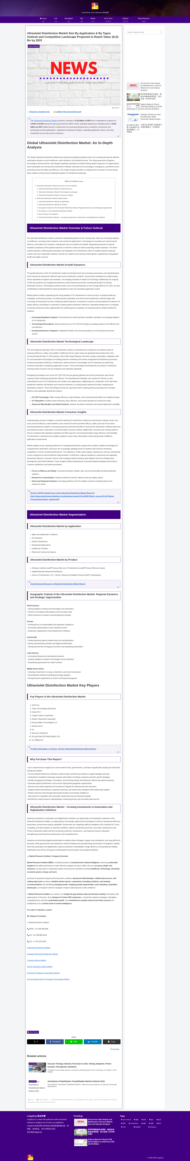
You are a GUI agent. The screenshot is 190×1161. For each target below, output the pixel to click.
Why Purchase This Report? (48, 214)
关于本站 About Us (34, 1132)
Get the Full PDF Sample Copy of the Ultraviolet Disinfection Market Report (61, 493)
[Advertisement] (144, 60)
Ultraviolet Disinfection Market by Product (53, 204)
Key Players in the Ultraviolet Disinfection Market (55, 211)
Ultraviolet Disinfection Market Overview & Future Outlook (57, 186)
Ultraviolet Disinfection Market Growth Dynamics (55, 189)
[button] (112, 1041)
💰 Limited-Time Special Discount (67, 112)
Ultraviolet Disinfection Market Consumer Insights (56, 195)
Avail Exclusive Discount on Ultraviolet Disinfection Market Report (57, 584)
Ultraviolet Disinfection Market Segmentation (52, 198)
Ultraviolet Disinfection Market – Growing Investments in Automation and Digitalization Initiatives (72, 217)
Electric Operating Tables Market (39, 967)
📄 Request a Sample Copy (38, 112)
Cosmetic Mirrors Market (36, 960)
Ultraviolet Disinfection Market (45, 121)
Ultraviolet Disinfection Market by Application (54, 201)
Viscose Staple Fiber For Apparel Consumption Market (48, 979)
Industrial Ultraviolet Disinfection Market (42, 954)
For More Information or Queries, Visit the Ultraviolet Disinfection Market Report (63, 749)
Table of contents (71, 181)
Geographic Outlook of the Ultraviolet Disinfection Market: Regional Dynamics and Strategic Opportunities (75, 208)
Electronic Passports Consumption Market (43, 973)
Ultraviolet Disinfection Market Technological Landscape (58, 192)
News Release (33, 1032)
